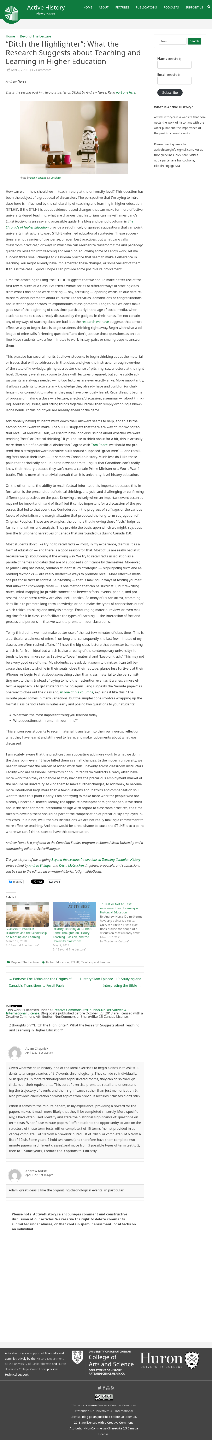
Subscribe (170, 92)
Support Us (194, 7)
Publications (146, 7)
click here (182, 155)
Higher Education (57, 962)
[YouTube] (108, 1388)
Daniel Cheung (38, 177)
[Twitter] (100, 1388)
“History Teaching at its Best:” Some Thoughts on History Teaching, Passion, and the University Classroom (73, 935)
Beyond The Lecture (35, 36)
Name (169, 58)
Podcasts (171, 7)
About (104, 7)
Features (122, 7)
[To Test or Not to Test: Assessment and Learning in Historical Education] (123, 922)
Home (87, 7)
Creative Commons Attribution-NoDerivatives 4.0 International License (67, 1011)
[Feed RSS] (112, 1388)
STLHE (75, 962)
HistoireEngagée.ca (167, 166)
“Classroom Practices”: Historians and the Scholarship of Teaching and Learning (26, 933)
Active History (46, 7)
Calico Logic (38, 1369)
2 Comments (42, 70)
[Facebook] (104, 1388)
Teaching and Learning (96, 962)
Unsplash (56, 177)
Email (168, 74)
